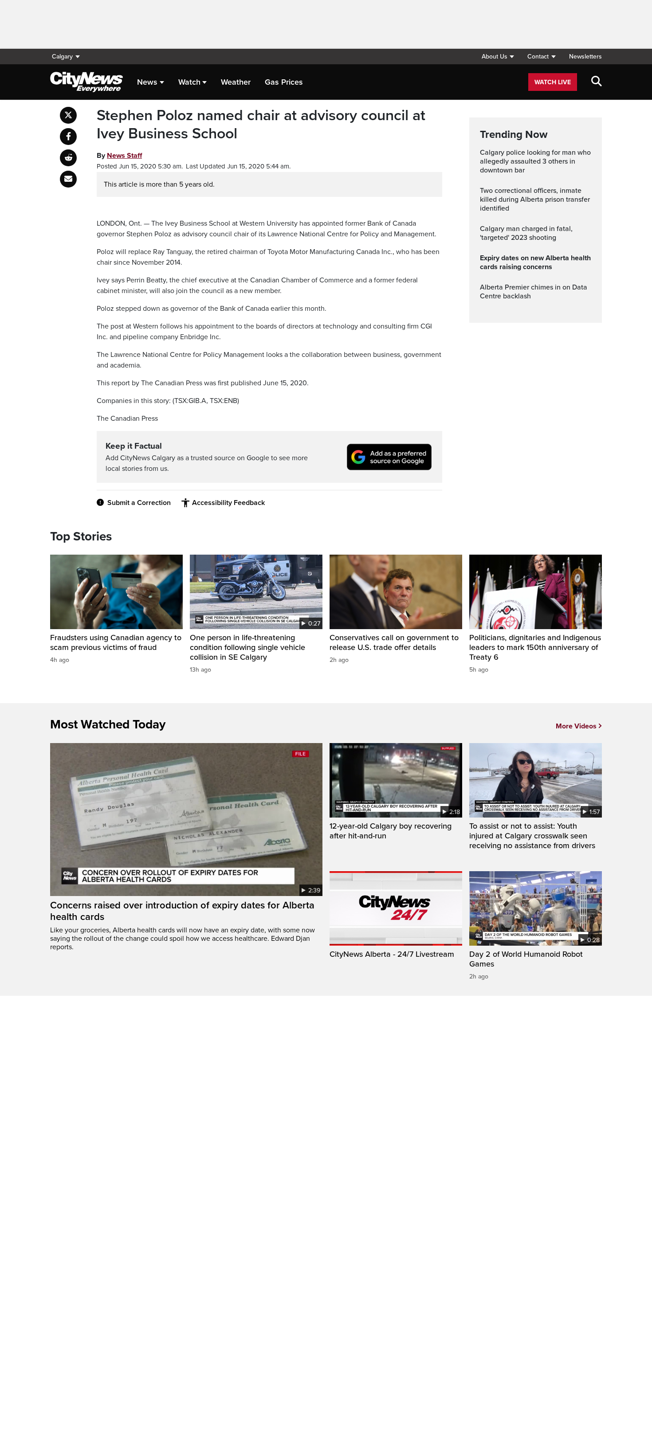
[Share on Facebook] (68, 136)
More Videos (576, 726)
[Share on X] (68, 115)
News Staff (124, 155)
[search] (596, 82)
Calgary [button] (62, 56)
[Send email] (68, 179)
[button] (498, 56)
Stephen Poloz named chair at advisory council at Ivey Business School (261, 125)
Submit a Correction (139, 502)
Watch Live (552, 82)
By (119, 155)
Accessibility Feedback (228, 502)
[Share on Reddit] (68, 157)
